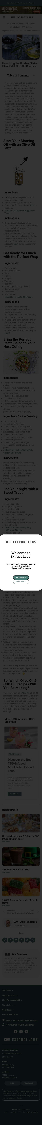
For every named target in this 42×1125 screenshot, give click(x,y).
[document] (21, 562)
